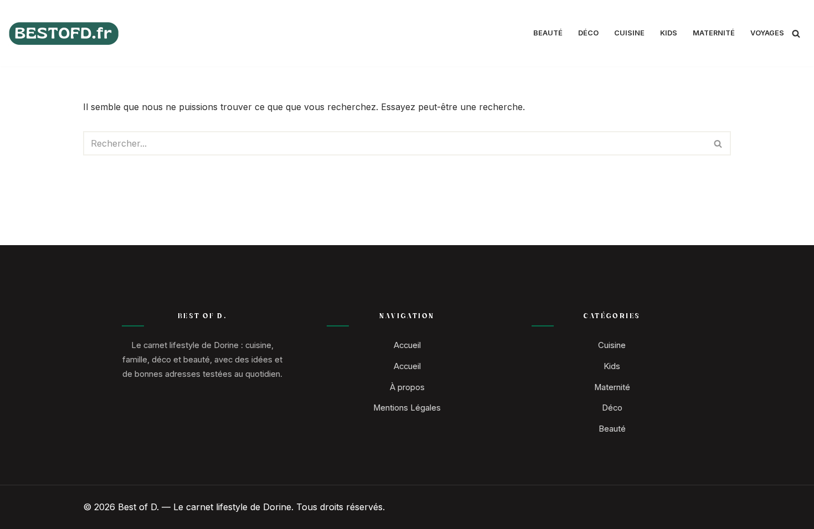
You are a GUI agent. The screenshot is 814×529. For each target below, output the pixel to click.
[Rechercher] (796, 33)
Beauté (548, 33)
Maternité (714, 33)
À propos (407, 387)
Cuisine (629, 33)
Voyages (767, 33)
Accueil (407, 345)
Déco (588, 33)
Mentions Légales (407, 408)
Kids (668, 33)
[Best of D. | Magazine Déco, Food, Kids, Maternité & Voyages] (63, 33)
